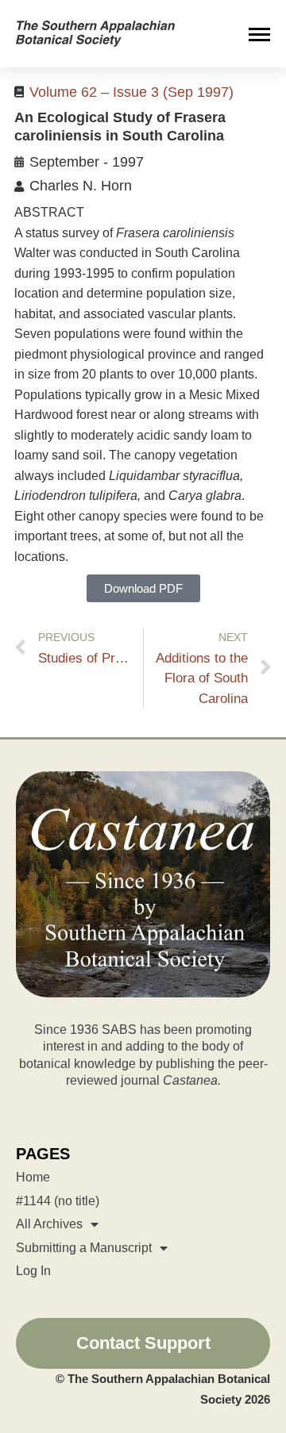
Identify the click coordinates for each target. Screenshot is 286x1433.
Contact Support (143, 1343)
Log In (33, 1270)
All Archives (49, 1224)
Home (33, 1177)
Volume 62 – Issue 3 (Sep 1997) (131, 92)
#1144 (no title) (57, 1201)
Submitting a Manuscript (84, 1247)
